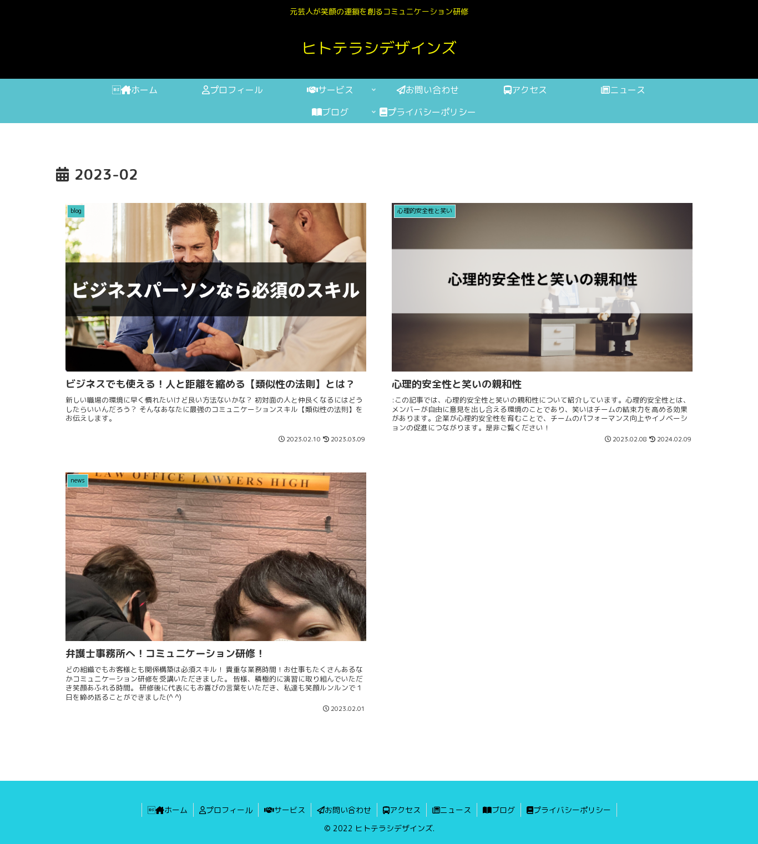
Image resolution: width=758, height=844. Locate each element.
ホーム (168, 810)
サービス (289, 810)
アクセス (405, 810)
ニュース (455, 810)
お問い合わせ (348, 810)
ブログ (503, 810)
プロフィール (229, 810)
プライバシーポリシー (572, 810)
